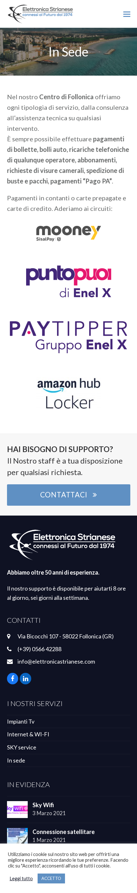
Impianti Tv (20, 721)
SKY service (21, 747)
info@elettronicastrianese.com (56, 661)
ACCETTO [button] (51, 878)
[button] (126, 14)
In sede (16, 760)
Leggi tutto (21, 878)
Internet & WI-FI (28, 734)
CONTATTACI (63, 494)
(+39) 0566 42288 (39, 648)
